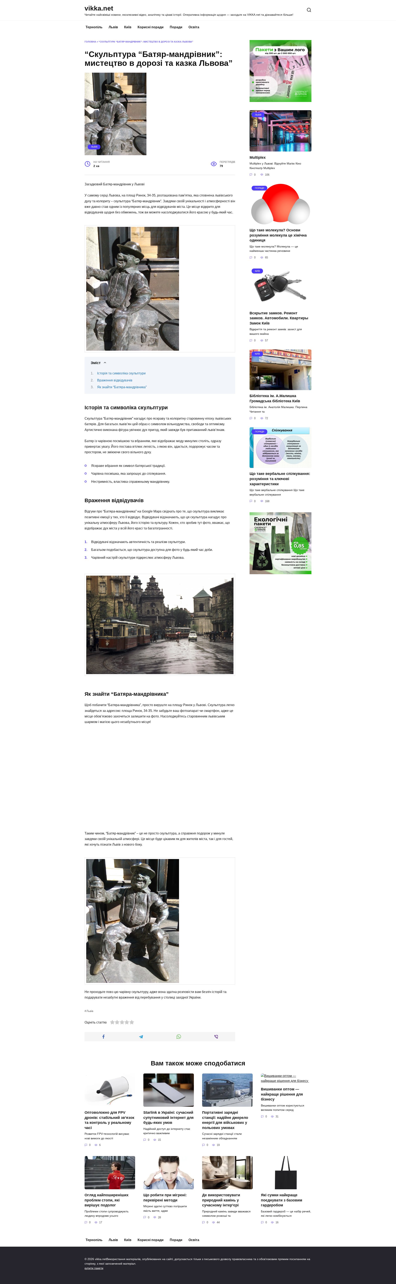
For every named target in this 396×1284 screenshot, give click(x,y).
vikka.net (99, 8)
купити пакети (94, 1268)
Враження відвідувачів (114, 380)
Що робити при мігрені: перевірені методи (165, 1197)
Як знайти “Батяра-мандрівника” (122, 387)
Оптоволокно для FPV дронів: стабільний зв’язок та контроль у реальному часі (109, 1120)
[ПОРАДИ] (280, 222)
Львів (113, 27)
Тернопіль (94, 27)
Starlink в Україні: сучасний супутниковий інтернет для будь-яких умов (168, 1117)
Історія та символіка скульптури (121, 373)
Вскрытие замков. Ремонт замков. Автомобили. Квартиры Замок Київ (279, 318)
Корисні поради (151, 27)
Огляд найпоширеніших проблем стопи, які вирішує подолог (106, 1200)
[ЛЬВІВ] (280, 149)
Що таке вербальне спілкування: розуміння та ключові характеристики (280, 479)
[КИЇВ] (280, 304)
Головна (90, 41)
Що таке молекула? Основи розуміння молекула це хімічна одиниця (278, 235)
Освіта (194, 27)
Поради (176, 27)
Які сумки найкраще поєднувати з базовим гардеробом (281, 1200)
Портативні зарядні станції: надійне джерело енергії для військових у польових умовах (225, 1120)
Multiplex (258, 157)
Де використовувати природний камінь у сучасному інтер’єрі (221, 1200)
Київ (127, 27)
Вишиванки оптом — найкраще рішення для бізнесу (282, 1094)
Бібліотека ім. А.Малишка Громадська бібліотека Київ (275, 398)
